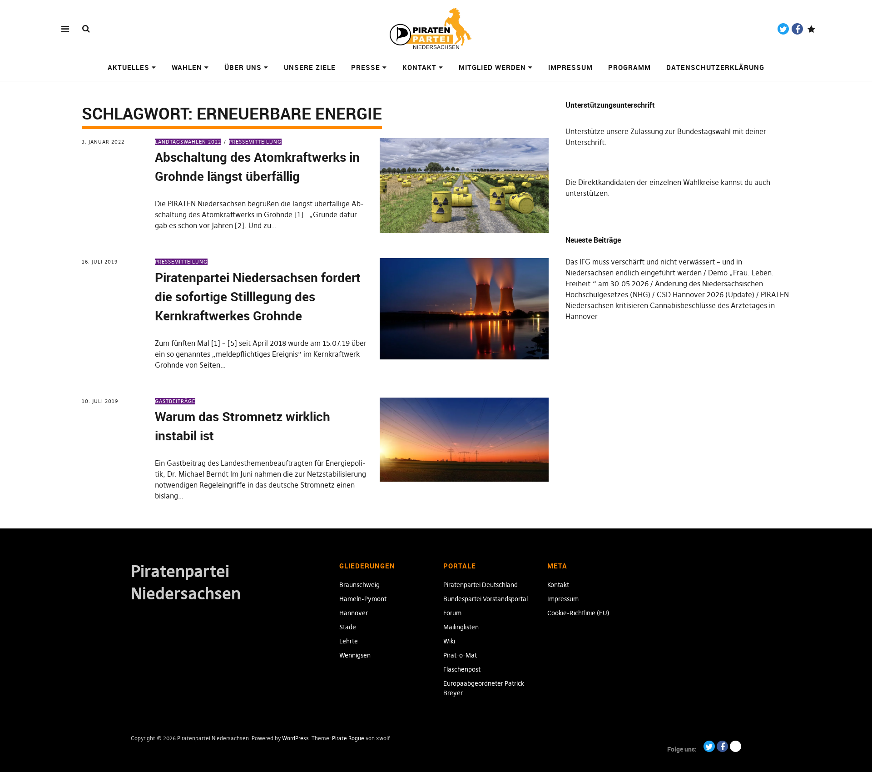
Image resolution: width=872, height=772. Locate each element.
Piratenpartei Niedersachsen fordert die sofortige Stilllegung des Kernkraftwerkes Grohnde (258, 296)
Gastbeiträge (175, 401)
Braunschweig (359, 585)
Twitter (783, 29)
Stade (347, 627)
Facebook (797, 29)
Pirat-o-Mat (460, 655)
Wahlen (187, 67)
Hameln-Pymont (362, 599)
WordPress (295, 738)
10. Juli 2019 (100, 401)
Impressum (570, 67)
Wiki (449, 641)
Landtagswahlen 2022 (188, 142)
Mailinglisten (461, 627)
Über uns (243, 67)
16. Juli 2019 (100, 262)
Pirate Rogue (348, 738)
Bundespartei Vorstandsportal (485, 599)
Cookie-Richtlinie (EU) (578, 613)
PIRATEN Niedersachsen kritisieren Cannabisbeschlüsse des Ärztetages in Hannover (677, 305)
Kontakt (419, 67)
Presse (365, 67)
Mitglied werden (492, 67)
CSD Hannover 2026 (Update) (705, 294)
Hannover (353, 613)
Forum (452, 613)
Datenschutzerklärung (715, 67)
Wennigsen (355, 655)
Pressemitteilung (255, 142)
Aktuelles (128, 67)
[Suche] (86, 28)
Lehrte (348, 641)
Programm (629, 67)
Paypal (811, 29)
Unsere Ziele (310, 67)
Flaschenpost (462, 669)
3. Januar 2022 (103, 142)
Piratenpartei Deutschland (480, 585)
